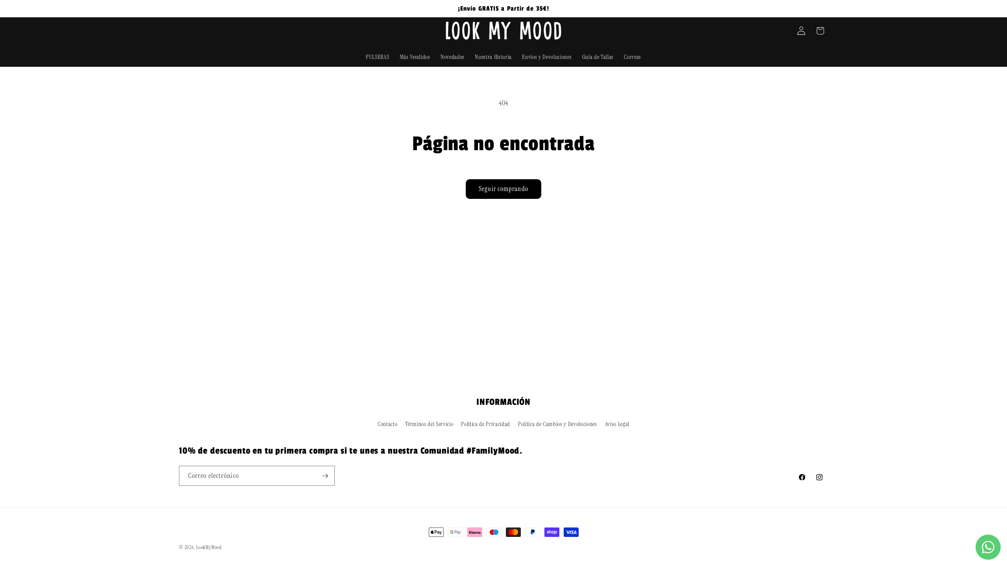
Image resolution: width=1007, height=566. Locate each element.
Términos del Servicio (429, 424)
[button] (820, 30)
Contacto (387, 424)
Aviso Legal (617, 424)
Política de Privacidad (485, 424)
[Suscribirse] (324, 476)
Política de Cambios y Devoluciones (557, 424)
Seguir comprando (503, 189)
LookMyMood (208, 547)
